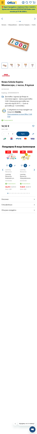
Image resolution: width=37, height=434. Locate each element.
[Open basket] (34, 2)
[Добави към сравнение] (33, 134)
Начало (4, 25)
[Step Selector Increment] (13, 134)
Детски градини (24, 25)
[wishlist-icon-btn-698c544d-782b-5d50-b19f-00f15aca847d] (33, 126)
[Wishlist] (30, 2)
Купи (23, 134)
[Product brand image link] (6, 75)
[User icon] (23, 2)
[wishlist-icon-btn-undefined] (7, 165)
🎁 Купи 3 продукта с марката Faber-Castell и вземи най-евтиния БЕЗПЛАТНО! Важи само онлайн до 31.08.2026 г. (19, 9)
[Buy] (10, 165)
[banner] (18, 16)
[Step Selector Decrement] (4, 134)
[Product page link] (11, 156)
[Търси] (26, 2)
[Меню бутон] (2, 2)
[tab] (18, 199)
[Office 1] (11, 2)
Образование (12, 25)
